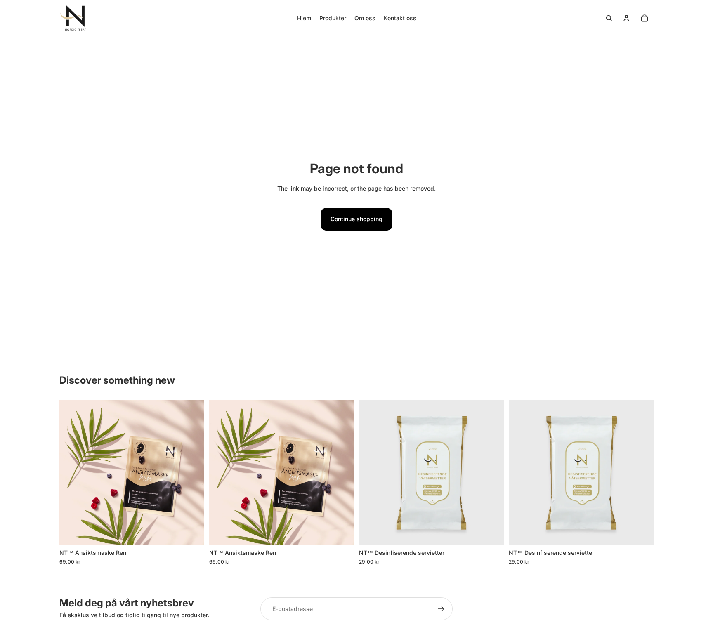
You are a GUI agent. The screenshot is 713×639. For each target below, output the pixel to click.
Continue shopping (356, 218)
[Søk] (609, 18)
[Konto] (626, 18)
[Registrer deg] (441, 609)
